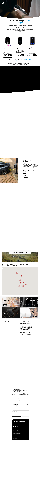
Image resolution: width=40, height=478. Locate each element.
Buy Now (22, 55)
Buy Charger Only (10, 55)
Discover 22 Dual (30, 55)
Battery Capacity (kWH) (15, 398)
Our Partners (5, 305)
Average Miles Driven (15, 404)
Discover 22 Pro (17, 55)
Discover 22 (34, 305)
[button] (15, 288)
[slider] (20, 416)
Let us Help (35, 316)
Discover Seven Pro (5, 55)
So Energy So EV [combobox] (15, 411)
